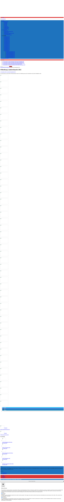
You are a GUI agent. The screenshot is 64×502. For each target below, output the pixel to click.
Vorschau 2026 (4, 29)
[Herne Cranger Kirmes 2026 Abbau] (4, 451)
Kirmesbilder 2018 (7, 43)
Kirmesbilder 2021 (7, 40)
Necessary (3, 493)
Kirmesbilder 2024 (7, 38)
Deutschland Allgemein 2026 (8, 31)
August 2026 (6, 26)
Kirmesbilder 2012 (7, 48)
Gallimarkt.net (4, 473)
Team (3, 17)
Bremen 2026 (6, 30)
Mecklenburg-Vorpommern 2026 (9, 33)
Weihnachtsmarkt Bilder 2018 (10, 52)
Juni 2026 (5, 24)
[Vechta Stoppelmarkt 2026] (4, 456)
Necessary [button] (2, 492)
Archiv (3, 477)
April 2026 (5, 23)
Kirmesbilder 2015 (7, 45)
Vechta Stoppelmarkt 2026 (6, 458)
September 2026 (6, 27)
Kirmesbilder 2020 (7, 41)
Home (3, 20)
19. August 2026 (4, 459)
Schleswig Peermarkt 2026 (6, 447)
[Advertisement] (28, 8)
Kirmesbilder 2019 (7, 42)
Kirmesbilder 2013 (7, 47)
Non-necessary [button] (3, 496)
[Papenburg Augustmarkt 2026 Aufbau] (4, 462)
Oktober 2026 (6, 28)
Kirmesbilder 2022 (7, 39)
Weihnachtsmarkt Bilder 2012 (10, 57)
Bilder (4, 67)
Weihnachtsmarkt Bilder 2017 (10, 53)
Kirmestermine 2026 (5, 21)
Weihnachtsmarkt (6, 50)
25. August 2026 (4, 448)
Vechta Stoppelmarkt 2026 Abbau (7, 442)
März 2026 (5, 22)
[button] (4, 407)
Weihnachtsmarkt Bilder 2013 (10, 56)
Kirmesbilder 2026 (7, 36)
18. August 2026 (4, 464)
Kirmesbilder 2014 (7, 46)
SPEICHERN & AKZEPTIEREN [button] (6, 500)
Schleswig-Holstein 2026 (8, 34)
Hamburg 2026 (6, 32)
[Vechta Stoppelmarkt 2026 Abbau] (4, 440)
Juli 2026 (5, 25)
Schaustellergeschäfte (5, 58)
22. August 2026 (4, 453)
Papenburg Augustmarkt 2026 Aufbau (7, 463)
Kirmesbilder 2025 (7, 37)
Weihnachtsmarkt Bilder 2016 (10, 54)
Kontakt (3, 476)
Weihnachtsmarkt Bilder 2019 (10, 51)
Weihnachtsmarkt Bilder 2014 (10, 55)
